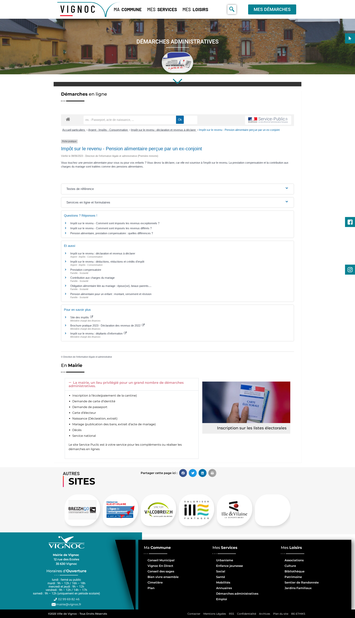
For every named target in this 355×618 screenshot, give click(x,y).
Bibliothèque (295, 571)
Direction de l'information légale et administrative (87, 357)
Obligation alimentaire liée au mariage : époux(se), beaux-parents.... (110, 285)
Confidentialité (246, 613)
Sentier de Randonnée (302, 582)
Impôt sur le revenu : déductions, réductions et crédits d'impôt (107, 261)
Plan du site (280, 613)
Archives (264, 613)
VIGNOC (78, 9)
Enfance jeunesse (229, 566)
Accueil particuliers (74, 129)
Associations (294, 560)
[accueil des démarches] (68, 119)
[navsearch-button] (231, 9)
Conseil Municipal (161, 560)
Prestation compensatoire (86, 269)
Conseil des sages (161, 571)
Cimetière (155, 582)
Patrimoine (293, 577)
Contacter (193, 613)
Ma (128, 9)
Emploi (221, 599)
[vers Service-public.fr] (268, 120)
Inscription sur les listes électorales (252, 428)
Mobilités (223, 582)
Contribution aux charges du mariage (92, 277)
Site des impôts (80, 317)
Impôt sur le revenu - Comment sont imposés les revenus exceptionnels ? (114, 223)
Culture (290, 566)
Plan (151, 588)
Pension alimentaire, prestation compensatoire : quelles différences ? (111, 233)
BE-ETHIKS (298, 613)
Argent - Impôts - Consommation (108, 129)
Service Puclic (89, 444)
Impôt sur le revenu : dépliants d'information (96, 333)
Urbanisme (224, 560)
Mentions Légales (214, 613)
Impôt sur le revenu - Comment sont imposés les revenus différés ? (111, 228)
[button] (131, 384)
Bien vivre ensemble (163, 577)
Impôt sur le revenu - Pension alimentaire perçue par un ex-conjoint (239, 129)
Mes (162, 9)
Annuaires (224, 588)
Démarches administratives (237, 593)
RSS (231, 613)
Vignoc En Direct (160, 566)
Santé (220, 577)
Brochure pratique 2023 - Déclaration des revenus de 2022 (105, 325)
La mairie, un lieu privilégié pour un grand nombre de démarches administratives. (126, 384)
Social (220, 571)
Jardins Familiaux (298, 588)
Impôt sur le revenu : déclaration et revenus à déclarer (164, 129)
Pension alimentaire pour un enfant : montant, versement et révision (110, 294)
